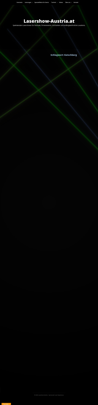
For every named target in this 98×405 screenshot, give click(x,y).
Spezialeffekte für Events (41, 2)
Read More (59, 71)
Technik (53, 2)
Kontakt (76, 2)
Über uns (67, 2)
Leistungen (28, 2)
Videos (61, 2)
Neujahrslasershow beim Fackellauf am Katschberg (55, 58)
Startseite (19, 2)
